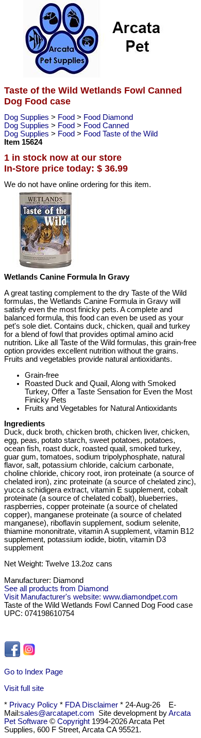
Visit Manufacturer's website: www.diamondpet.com (91, 597)
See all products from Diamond (56, 589)
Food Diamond (108, 117)
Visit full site (24, 688)
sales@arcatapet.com (57, 713)
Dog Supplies (27, 117)
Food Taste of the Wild (120, 134)
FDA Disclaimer (91, 705)
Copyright (73, 721)
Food (67, 117)
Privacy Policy (33, 705)
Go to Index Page (33, 672)
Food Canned (106, 125)
